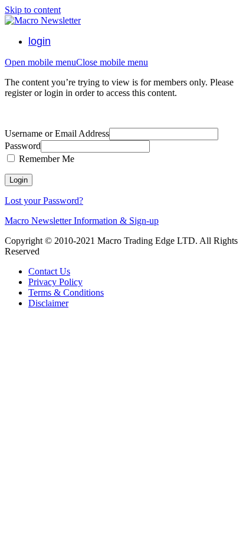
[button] (76, 62)
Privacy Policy (55, 282)
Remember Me (45, 159)
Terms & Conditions (66, 292)
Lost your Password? (44, 201)
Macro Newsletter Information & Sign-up (82, 221)
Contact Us (49, 271)
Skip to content (33, 10)
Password (23, 146)
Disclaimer (48, 303)
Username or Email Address (57, 133)
